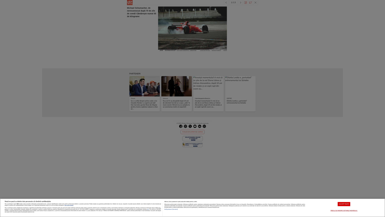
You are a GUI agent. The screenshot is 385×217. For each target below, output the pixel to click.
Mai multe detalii (68, 205)
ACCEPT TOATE (344, 204)
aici (148, 209)
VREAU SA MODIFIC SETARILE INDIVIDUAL (343, 211)
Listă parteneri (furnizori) (171, 209)
